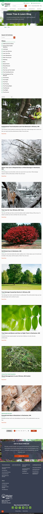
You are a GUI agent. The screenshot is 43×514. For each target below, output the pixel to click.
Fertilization (24, 471)
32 (28, 430)
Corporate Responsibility (35, 5)
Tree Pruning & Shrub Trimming (6, 468)
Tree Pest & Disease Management (26, 469)
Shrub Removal (35, 471)
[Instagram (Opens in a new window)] (23, 507)
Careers (29, 5)
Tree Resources (5, 489)
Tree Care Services (6, 464)
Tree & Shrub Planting (6, 472)
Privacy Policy (18, 511)
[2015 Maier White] (7, 496)
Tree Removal (4, 470)
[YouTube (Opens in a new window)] (27, 507)
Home (5, 27)
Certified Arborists (5, 483)
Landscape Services (37, 464)
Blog (41, 5)
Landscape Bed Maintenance (35, 473)
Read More (4, 133)
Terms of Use (25, 511)
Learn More (37, 0)
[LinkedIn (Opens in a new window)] (30, 507)
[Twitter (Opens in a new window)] (16, 507)
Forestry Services (5, 473)
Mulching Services (36, 469)
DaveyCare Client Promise (5, 487)
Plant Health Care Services (5, 476)
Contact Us (21, 456)
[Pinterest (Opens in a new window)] (20, 507)
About (3, 480)
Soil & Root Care (25, 473)
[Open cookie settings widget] (2, 511)
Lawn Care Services (16, 464)
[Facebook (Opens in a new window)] (13, 507)
